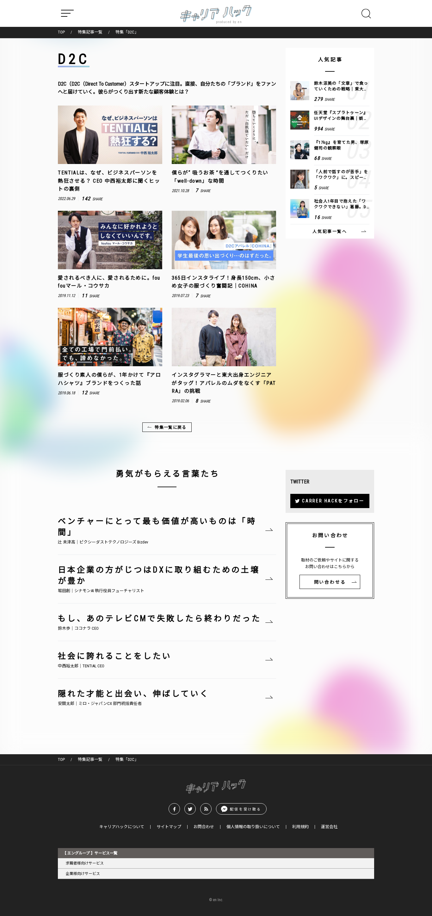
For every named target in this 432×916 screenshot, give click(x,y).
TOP (61, 32)
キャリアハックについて (121, 826)
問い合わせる (330, 582)
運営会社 (329, 826)
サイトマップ (169, 826)
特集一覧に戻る (170, 427)
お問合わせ (204, 826)
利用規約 (300, 826)
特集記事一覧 (90, 32)
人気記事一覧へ (329, 231)
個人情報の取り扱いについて (253, 826)
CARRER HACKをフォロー (333, 500)
